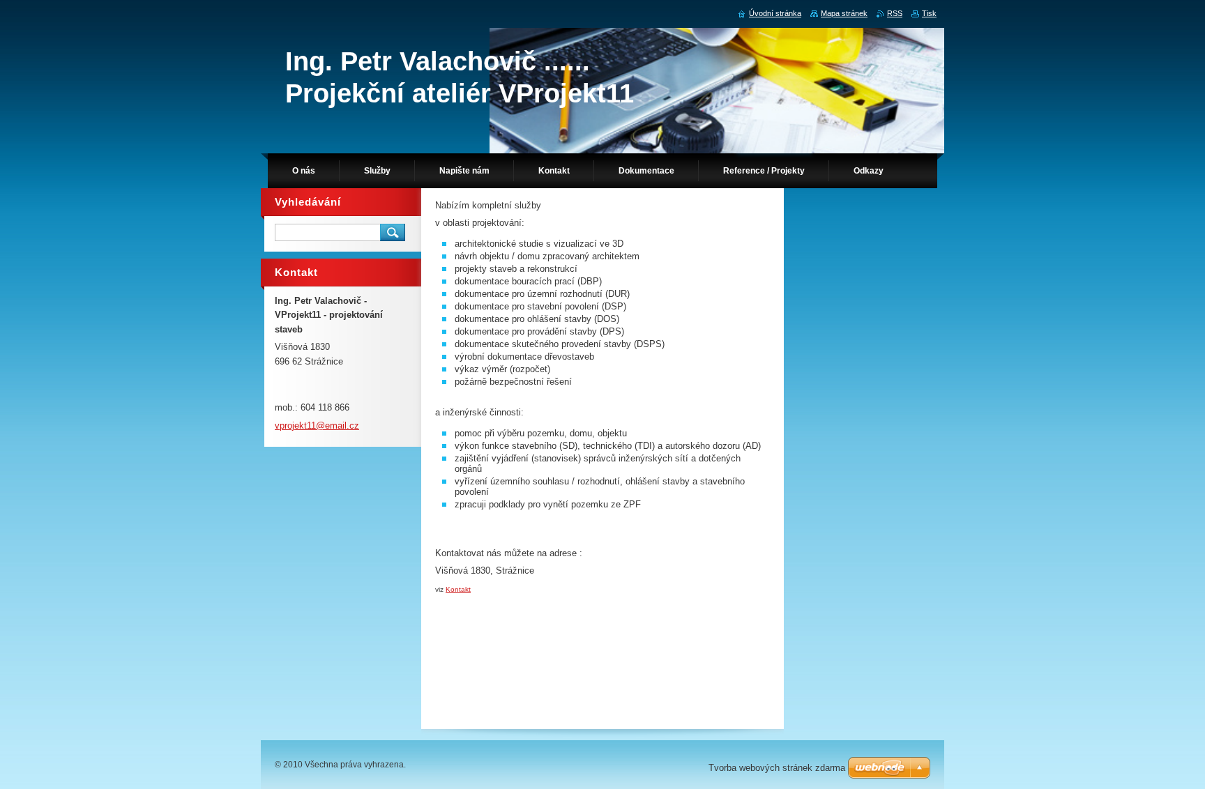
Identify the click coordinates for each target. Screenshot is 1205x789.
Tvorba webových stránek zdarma (776, 768)
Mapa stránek (844, 13)
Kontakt (458, 589)
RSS (894, 13)
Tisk (929, 13)
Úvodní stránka (775, 13)
